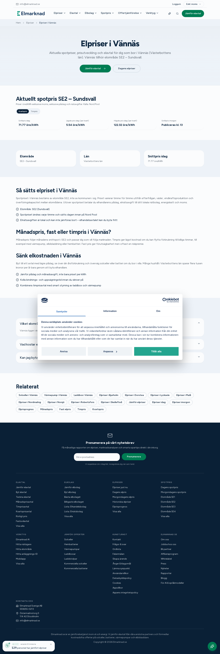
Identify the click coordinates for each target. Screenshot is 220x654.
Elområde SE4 (168, 511)
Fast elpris (65, 409)
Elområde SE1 (168, 497)
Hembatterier (71, 544)
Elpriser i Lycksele (160, 395)
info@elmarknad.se (30, 620)
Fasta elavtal (22, 521)
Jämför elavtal (193, 13)
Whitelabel (166, 558)
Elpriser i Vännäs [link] (47, 22)
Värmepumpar (72, 549)
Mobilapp (21, 558)
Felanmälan (118, 554)
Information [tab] (110, 310)
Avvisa (63, 351)
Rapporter (166, 573)
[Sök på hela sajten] (177, 13)
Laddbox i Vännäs (83, 395)
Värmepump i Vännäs (55, 395)
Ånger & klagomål (122, 563)
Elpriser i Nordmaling (30, 402)
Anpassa (108, 351)
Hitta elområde (24, 549)
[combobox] (193, 4)
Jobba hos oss (168, 544)
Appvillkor (118, 587)
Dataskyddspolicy (122, 578)
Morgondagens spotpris (173, 492)
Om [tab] (158, 310)
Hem (18, 22)
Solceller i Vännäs (28, 395)
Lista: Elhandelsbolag (75, 506)
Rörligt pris (21, 516)
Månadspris (46, 409)
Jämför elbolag (72, 487)
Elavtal (74, 12)
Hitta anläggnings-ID (27, 554)
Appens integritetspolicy (125, 592)
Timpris (34, 111)
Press (163, 563)
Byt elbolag (70, 492)
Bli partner (166, 549)
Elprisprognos (26, 409)
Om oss (165, 539)
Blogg (164, 578)
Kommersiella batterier (76, 568)
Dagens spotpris (169, 487)
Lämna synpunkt (121, 568)
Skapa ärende (120, 558)
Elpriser (58, 12)
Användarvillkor (121, 573)
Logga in (176, 4)
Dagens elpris (119, 492)
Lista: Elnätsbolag (73, 511)
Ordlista (117, 549)
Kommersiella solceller (75, 563)
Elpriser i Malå (183, 395)
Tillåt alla (156, 351)
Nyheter (165, 568)
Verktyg (150, 12)
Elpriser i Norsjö (56, 402)
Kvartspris (23, 111)
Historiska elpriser (122, 501)
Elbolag (89, 12)
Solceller (68, 539)
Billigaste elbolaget (74, 501)
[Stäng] (51, 644)
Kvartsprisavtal (24, 511)
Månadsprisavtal (24, 501)
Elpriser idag (159, 402)
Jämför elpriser (137, 402)
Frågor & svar (119, 544)
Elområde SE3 (168, 506)
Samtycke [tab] (61, 311)
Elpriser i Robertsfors (82, 402)
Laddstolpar (70, 558)
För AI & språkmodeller (172, 583)
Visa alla (20, 526)
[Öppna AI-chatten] (212, 646)
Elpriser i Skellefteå (111, 402)
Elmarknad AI (22, 539)
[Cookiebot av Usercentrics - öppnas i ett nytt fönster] (165, 300)
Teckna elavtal (23, 497)
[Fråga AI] (169, 13)
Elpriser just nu (120, 487)
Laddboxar (70, 554)
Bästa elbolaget (72, 497)
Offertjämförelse (128, 12)
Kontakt (117, 539)
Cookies (117, 583)
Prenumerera (134, 456)
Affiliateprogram (169, 554)
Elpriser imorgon (181, 402)
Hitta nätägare (23, 544)
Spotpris (106, 12)
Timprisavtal (22, 506)
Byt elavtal (21, 492)
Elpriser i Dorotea (134, 395)
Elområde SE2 (168, 501)
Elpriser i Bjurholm (108, 395)
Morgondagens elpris (123, 497)
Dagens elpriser (126, 68)
